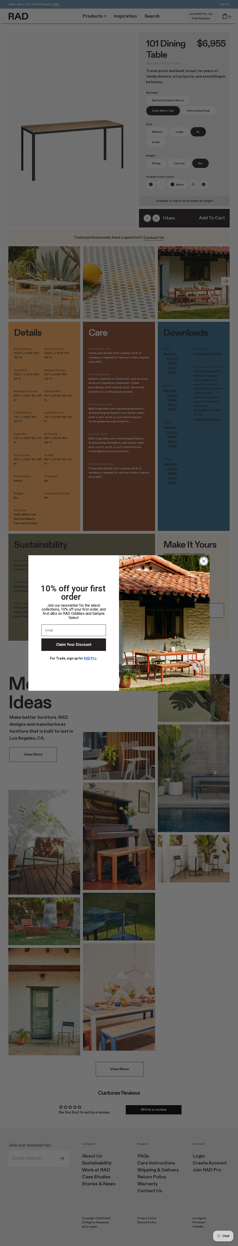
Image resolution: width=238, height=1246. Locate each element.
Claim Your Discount (73, 644)
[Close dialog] (204, 561)
